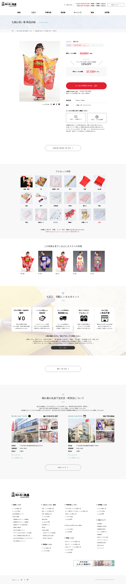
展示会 (43, 527)
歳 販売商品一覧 (47, 514)
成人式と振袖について (19, 530)
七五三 (33, 12)
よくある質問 (68, 519)
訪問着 (107, 12)
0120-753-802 (85, 91)
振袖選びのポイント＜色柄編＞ (21, 522)
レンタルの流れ (16, 511)
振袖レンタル (17, 505)
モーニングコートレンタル (74, 525)
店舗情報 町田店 (101, 529)
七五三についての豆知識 (49, 532)
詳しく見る (63, 347)
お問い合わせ (100, 545)
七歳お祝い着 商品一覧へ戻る (62, 148)
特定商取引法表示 (101, 542)
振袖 (18, 12)
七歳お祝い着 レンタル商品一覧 (43, 30)
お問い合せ (69, 4)
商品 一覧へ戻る (62, 369)
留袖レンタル (70, 538)
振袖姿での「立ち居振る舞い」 (21, 524)
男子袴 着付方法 (47, 538)
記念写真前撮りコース (18, 514)
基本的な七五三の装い (48, 535)
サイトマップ (100, 548)
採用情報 (99, 534)
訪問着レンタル (102, 505)
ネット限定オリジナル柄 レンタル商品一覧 (76, 511)
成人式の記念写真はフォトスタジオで (22, 538)
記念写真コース (46, 524)
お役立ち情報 (15, 516)
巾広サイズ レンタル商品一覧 (73, 547)
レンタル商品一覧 (16, 508)
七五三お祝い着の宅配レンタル (24, 30)
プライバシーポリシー (102, 540)
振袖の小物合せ (17, 527)
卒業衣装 (48, 12)
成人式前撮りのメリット (19, 541)
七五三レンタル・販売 (49, 505)
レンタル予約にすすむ (84, 86)
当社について (115, 4)
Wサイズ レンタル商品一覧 (72, 544)
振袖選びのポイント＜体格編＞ (21, 519)
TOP (13, 30)
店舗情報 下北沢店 (101, 526)
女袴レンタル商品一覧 (70, 514)
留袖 (92, 12)
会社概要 (99, 523)
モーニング (78, 12)
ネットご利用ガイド (102, 531)
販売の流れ (45, 519)
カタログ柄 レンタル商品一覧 (73, 508)
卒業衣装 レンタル (71, 505)
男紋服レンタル (47, 544)
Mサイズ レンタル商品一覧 (72, 541)
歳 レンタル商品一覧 (48, 508)
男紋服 (63, 12)
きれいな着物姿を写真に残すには (21, 535)
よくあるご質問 (46, 522)
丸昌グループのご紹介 (102, 537)
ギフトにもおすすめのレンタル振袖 (22, 532)
